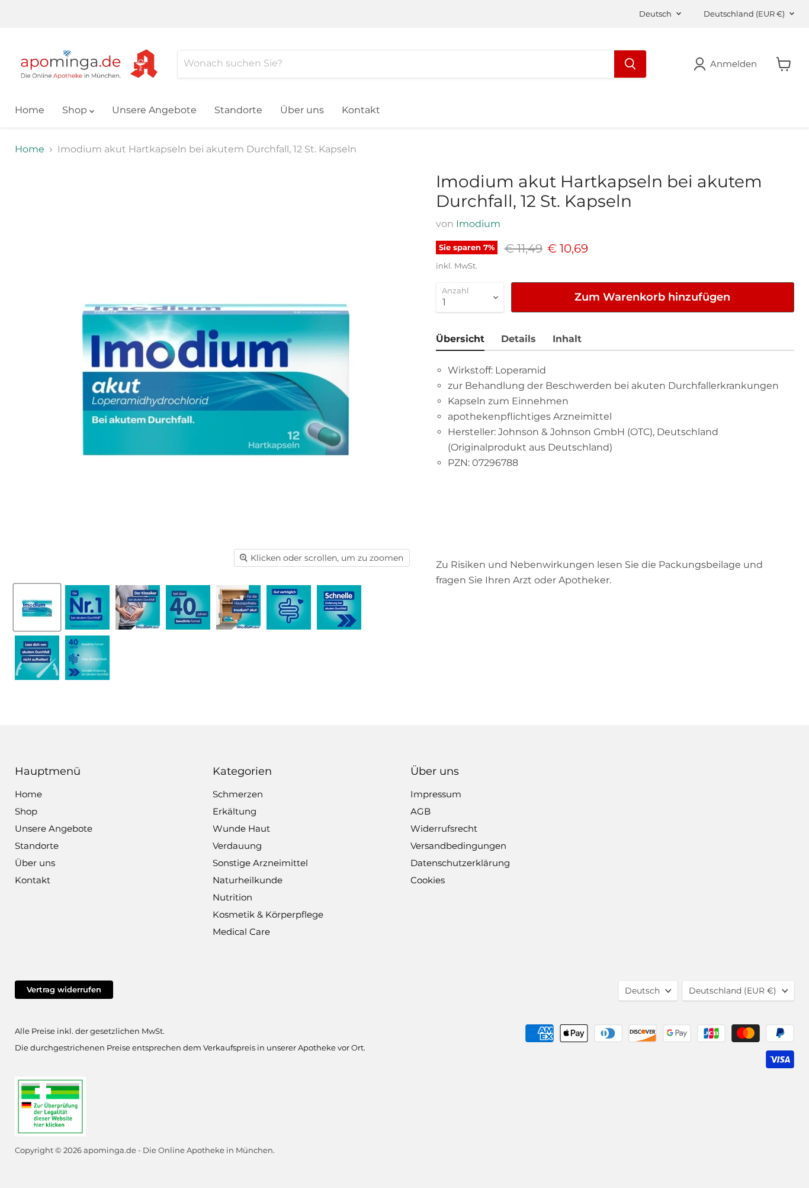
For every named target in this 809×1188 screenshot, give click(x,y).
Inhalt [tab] (567, 338)
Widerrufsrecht (443, 828)
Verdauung (237, 845)
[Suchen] (630, 64)
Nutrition (232, 897)
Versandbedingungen (458, 845)
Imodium (478, 223)
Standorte (238, 110)
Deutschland (744, 13)
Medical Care (241, 931)
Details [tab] (518, 338)
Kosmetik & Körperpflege (268, 914)
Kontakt (361, 110)
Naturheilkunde (247, 880)
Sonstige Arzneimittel (260, 862)
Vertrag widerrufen (64, 989)
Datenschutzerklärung (460, 862)
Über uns (302, 110)
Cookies (427, 880)
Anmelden (733, 63)
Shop (75, 110)
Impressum (435, 794)
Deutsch (655, 13)
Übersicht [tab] (460, 338)
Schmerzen (238, 794)
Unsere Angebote (154, 110)
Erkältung (234, 811)
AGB (420, 811)
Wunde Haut (241, 828)
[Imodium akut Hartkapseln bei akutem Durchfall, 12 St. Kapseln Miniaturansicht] (37, 607)
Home (29, 110)
